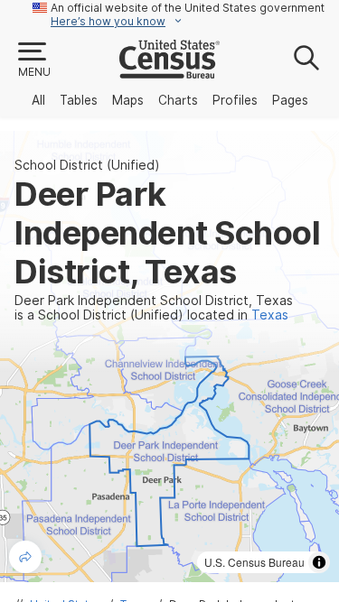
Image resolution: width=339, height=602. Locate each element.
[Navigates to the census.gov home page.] (169, 71)
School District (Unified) (87, 165)
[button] (33, 60)
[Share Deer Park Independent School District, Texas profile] (25, 557)
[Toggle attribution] (319, 562)
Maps (128, 100)
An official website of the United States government (188, 7)
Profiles (235, 100)
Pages (290, 100)
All (38, 100)
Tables (79, 100)
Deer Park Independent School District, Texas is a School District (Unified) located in (153, 307)
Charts (178, 100)
